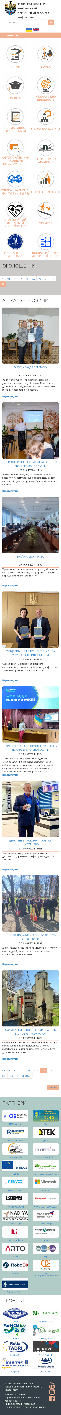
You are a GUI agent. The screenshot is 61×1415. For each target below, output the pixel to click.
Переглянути (10, 396)
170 (21, 1070)
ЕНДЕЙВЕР (46, 1240)
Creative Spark (45, 1355)
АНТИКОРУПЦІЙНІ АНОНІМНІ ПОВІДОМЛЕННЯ (15, 161)
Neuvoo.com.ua (15, 1190)
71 (28, 278)
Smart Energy (46, 1223)
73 (40, 278)
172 (36, 1070)
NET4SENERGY (45, 1321)
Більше (53, 1087)
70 (21, 278)
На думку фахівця (46, 129)
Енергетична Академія (45, 160)
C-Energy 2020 (45, 1338)
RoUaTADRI (15, 1355)
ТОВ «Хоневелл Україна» (45, 1207)
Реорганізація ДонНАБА (15, 254)
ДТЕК (45, 1140)
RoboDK (15, 1273)
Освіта (15, 98)
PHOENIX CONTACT (15, 1207)
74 (47, 278)
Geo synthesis (15, 1157)
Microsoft (45, 1190)
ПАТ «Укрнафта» (15, 1140)
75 (53, 278)
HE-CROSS (45, 1371)
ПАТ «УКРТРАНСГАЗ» (45, 1157)
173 (44, 1071)
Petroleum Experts (15, 1292)
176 (12, 1075)
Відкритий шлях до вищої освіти (46, 254)
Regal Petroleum (15, 1240)
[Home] (10, 8)
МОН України (15, 1124)
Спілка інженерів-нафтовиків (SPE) (15, 191)
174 (51, 1070)
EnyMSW (15, 1321)
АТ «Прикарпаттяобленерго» (45, 1274)
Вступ (15, 67)
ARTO (15, 1257)
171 (28, 1070)
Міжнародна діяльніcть (46, 98)
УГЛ (46, 1124)
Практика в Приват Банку (46, 1174)
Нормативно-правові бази (15, 129)
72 (34, 278)
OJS (45, 1257)
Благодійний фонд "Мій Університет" (15, 223)
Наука (46, 67)
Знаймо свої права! (30, 556)
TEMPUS (15, 1174)
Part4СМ (15, 1338)
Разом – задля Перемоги (30, 367)
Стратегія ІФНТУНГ (45, 192)
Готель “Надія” (15, 1223)
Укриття (46, 223)
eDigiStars (15, 1371)
